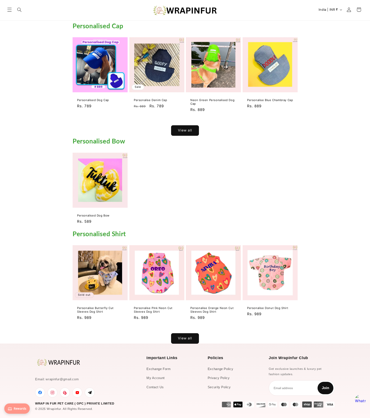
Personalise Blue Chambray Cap (270, 100)
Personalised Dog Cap (93, 100)
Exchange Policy (220, 369)
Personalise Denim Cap (150, 100)
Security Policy (219, 387)
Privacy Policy (219, 378)
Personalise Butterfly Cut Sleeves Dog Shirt (95, 309)
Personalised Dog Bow (93, 215)
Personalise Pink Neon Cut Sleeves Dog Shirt (153, 309)
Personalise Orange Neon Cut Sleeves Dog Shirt (212, 309)
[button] (9, 10)
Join (325, 388)
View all (185, 130)
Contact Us (155, 387)
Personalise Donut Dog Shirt (267, 308)
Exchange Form (158, 369)
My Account (155, 378)
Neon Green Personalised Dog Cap (212, 101)
